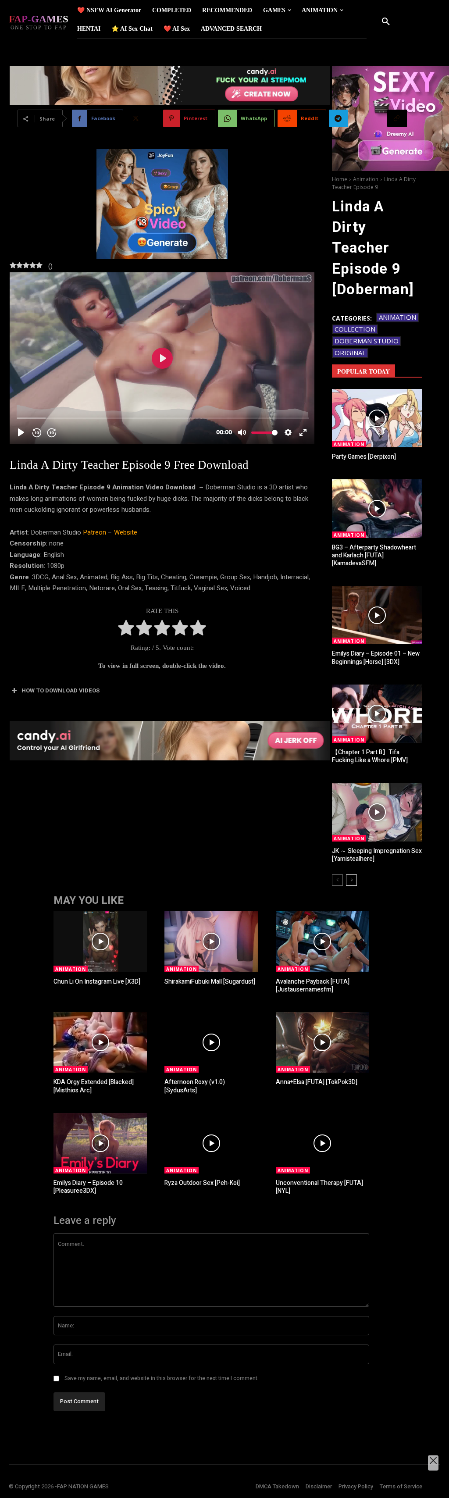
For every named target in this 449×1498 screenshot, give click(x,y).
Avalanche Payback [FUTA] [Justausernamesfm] (312, 985)
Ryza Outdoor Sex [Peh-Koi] (202, 1183)
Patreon (94, 532)
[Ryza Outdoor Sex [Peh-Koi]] (211, 1143)
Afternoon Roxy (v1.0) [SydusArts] (194, 1086)
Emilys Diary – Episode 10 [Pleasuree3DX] (88, 1186)
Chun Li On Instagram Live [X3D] (96, 981)
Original (350, 352)
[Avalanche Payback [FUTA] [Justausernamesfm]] (322, 941)
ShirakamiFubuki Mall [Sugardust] (209, 981)
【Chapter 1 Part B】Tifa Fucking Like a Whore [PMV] (370, 756)
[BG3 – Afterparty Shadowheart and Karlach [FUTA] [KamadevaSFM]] (377, 508)
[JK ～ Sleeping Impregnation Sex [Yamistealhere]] (377, 812)
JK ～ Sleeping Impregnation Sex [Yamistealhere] (377, 854)
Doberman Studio (367, 340)
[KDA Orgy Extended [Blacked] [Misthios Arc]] (100, 1042)
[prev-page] (337, 880)
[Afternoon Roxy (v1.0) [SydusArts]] (211, 1042)
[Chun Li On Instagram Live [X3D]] (100, 941)
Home (339, 179)
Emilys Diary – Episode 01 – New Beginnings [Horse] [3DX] (376, 657)
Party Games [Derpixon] (364, 456)
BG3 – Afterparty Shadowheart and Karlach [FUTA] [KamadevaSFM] (374, 555)
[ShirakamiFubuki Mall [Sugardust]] (211, 941)
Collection (355, 329)
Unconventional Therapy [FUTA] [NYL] (319, 1186)
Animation (365, 179)
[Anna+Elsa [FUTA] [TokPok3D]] (322, 1042)
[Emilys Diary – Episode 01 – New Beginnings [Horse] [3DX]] (377, 615)
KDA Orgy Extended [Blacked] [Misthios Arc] (93, 1086)
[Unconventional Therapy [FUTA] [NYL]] (322, 1143)
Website (125, 532)
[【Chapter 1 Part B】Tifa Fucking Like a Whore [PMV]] (377, 714)
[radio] (126, 630)
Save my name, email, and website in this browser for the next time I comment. (161, 1378)
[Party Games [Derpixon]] (377, 418)
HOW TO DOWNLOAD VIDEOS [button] (60, 690)
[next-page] (351, 880)
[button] (385, 21)
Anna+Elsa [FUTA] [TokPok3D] (316, 1082)
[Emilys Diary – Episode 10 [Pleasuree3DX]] (100, 1143)
